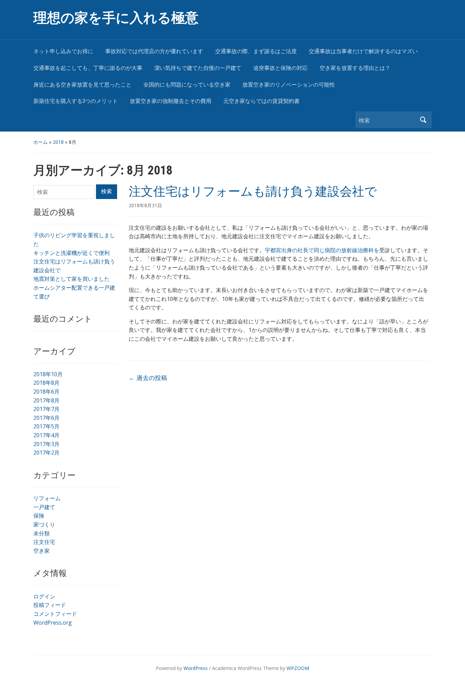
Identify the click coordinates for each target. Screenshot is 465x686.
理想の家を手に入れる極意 (115, 18)
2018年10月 (48, 374)
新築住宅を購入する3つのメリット (75, 101)
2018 (58, 142)
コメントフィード (55, 614)
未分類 (41, 533)
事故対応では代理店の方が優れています (154, 51)
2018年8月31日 (145, 205)
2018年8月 (46, 382)
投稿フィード (49, 605)
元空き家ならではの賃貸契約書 (261, 101)
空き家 (41, 550)
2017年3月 (46, 444)
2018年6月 (46, 391)
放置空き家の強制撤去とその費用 (170, 101)
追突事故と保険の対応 (280, 68)
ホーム (40, 142)
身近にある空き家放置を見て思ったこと (82, 84)
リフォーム (47, 498)
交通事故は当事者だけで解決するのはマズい (363, 51)
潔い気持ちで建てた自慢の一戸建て (197, 68)
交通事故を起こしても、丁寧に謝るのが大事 (87, 68)
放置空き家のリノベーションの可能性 (288, 84)
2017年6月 (46, 418)
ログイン (44, 596)
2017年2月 (46, 452)
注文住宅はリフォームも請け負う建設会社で (253, 191)
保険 (38, 515)
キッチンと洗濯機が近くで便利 (71, 253)
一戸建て (44, 507)
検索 (423, 119)
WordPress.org (52, 622)
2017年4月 (46, 435)
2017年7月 (46, 409)
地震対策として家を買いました (71, 279)
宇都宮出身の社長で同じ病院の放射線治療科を (322, 250)
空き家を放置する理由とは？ (355, 68)
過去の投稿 (148, 378)
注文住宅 (44, 542)
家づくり (44, 524)
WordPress (195, 668)
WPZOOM (298, 668)
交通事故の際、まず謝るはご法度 (256, 51)
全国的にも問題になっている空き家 (186, 84)
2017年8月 (46, 400)
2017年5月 (46, 426)
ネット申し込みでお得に (63, 51)
